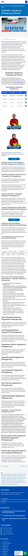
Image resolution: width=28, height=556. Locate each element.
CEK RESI (14, 219)
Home (2, 6)
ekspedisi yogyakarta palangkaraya (15, 476)
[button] (26, 2)
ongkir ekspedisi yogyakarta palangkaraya (16, 481)
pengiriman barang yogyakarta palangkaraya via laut (12, 482)
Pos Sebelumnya (5, 466)
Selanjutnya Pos (23, 466)
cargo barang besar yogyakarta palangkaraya (13, 474)
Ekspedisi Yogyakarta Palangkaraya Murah (10, 41)
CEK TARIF (14, 158)
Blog (6, 6)
